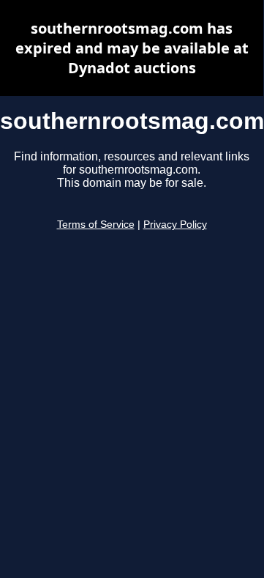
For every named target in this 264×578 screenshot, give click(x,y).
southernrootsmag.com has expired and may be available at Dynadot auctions (132, 48)
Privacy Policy (175, 224)
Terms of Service (96, 224)
